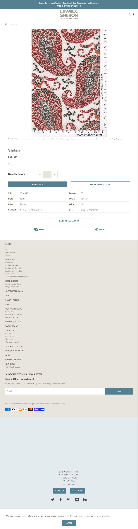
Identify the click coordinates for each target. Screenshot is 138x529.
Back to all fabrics (69, 221)
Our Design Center (12, 342)
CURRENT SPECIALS (14, 291)
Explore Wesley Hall (13, 268)
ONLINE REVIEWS (13, 359)
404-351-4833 (69, 480)
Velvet (7, 255)
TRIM (7, 295)
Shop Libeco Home (12, 286)
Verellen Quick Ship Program (16, 276)
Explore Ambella (11, 273)
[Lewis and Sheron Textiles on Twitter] (53, 500)
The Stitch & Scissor (13, 367)
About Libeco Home (13, 284)
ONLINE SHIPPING (13, 321)
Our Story (9, 333)
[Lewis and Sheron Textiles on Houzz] (85, 500)
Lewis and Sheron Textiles (19, 404)
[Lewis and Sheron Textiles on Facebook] (61, 500)
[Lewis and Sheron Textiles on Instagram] (77, 500)
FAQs (7, 355)
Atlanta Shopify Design (58, 404)
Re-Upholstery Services (14, 314)
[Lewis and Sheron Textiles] (69, 14)
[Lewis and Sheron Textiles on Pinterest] (69, 500)
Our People (9, 336)
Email (41, 229)
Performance (10, 252)
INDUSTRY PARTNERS (14, 350)
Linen (7, 249)
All (6, 24)
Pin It (101, 229)
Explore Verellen (11, 265)
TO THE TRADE (11, 326)
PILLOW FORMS (12, 300)
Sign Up (119, 391)
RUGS (7, 304)
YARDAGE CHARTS (13, 346)
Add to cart (38, 184)
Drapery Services (12, 317)
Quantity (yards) (16, 174)
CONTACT (59, 490)
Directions (77, 490)
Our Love (9, 339)
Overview (9, 262)
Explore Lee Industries (14, 271)
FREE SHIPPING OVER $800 (69, 6)
